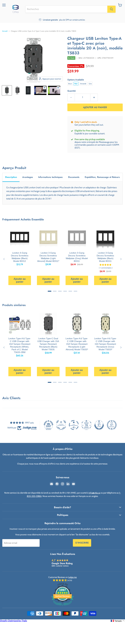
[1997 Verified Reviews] (62, 606)
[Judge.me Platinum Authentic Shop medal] (61, 425)
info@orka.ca (94, 492)
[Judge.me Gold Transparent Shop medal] (74, 425)
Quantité (71, 91)
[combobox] (66, 9)
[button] (118, 621)
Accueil (4, 31)
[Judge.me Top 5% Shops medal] (99, 425)
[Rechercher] (111, 9)
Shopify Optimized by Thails (13, 620)
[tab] (11, 177)
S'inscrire (82, 542)
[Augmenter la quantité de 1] (94, 97)
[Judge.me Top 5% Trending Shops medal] (112, 425)
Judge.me (72, 577)
